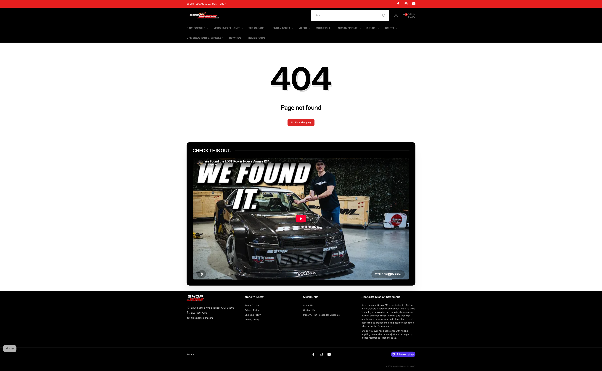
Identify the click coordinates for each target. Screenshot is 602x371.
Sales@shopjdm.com (202, 317)
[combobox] (350, 15)
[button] (409, 15)
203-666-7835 (199, 312)
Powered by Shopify (407, 366)
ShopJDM (396, 366)
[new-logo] (195, 300)
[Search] (384, 15)
